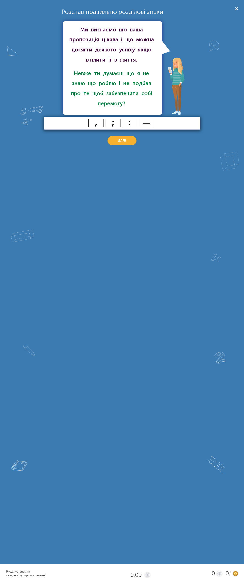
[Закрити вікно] (236, 8)
